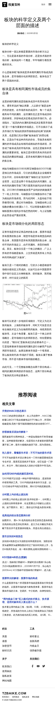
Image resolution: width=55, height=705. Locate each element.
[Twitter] (44, 666)
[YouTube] (38, 666)
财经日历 (7, 650)
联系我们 (7, 666)
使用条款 (7, 671)
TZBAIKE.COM (14, 693)
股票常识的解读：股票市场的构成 (19, 578)
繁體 (43, 4)
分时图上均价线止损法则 (15, 494)
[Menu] (50, 4)
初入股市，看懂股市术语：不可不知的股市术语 (26, 452)
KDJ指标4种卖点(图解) (14, 557)
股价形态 (20, 33)
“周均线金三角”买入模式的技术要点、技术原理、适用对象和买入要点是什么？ (25, 600)
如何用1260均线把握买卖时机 (17, 473)
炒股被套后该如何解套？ (15, 431)
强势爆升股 (36, 650)
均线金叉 (34, 645)
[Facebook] (32, 666)
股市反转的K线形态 (12, 536)
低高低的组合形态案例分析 (16, 515)
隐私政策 (7, 675)
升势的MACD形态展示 (14, 411)
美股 (4, 636)
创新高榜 (34, 641)
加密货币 (7, 645)
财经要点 (34, 636)
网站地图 (7, 680)
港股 (4, 641)
